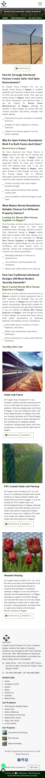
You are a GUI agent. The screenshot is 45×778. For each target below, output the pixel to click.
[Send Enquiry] (3, 770)
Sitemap (8, 695)
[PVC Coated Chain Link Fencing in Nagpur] (22, 463)
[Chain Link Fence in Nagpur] (22, 371)
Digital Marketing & (15, 776)
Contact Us (9, 693)
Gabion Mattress (12, 712)
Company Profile (12, 684)
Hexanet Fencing (13, 575)
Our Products (18, 18)
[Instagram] (22, 759)
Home (5, 18)
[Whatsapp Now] (3, 766)
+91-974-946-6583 (31, 673)
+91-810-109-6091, (14, 673)
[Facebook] (19, 759)
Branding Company (30, 776)
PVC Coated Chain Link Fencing (21, 486)
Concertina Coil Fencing (15, 715)
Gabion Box (9, 709)
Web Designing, (34, 773)
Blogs (7, 690)
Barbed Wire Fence (13, 718)
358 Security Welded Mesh (16, 706)
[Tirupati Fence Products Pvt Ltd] (4, 4)
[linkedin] (26, 759)
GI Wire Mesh (10, 723)
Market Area (10, 698)
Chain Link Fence (13, 394)
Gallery (8, 687)
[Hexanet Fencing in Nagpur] (22, 552)
